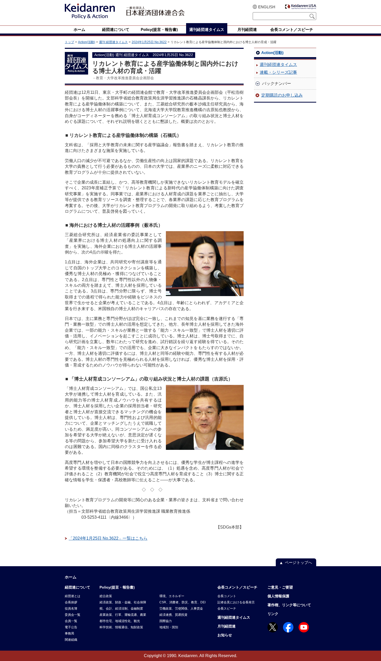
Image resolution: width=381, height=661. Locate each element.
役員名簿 (71, 608)
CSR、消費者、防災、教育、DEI (182, 602)
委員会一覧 (72, 615)
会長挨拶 (71, 602)
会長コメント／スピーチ (237, 587)
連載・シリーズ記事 (278, 72)
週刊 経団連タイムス (113, 42)
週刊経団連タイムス (278, 64)
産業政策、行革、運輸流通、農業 (123, 615)
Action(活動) (86, 42)
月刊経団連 (226, 626)
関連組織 (71, 640)
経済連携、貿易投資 (173, 615)
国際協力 (165, 621)
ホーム (70, 577)
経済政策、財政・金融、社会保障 (123, 602)
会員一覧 (71, 621)
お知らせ (224, 635)
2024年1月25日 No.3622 (149, 42)
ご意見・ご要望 (280, 587)
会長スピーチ (226, 608)
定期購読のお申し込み (282, 95)
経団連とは (72, 596)
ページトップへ (298, 562)
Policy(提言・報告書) (117, 587)
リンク (272, 614)
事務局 (69, 633)
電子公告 (71, 627)
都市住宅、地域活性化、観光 (120, 621)
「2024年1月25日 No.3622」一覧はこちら (108, 538)
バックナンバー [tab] (276, 83)
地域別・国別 (168, 627)
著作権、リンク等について (289, 605)
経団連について (77, 587)
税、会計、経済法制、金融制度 (121, 608)
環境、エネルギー (171, 596)
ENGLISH (266, 7)
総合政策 (106, 596)
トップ (69, 42)
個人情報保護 (278, 596)
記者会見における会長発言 (236, 602)
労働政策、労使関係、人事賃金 (181, 608)
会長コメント (226, 596)
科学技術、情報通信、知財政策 (121, 627)
